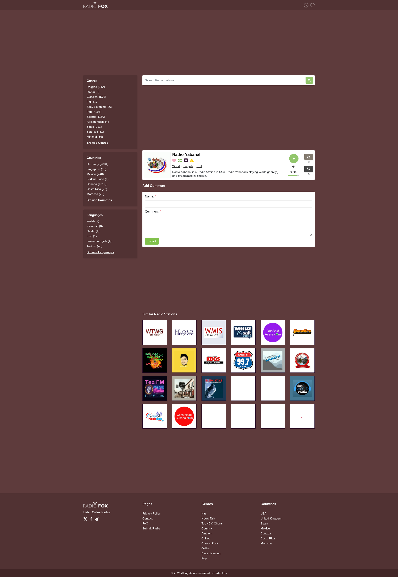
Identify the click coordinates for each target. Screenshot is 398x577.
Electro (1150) (96, 116)
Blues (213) (94, 126)
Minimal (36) (95, 136)
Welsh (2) (93, 221)
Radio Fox (220, 573)
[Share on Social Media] (186, 160)
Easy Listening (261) (100, 106)
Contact (147, 518)
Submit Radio (151, 528)
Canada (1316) (97, 184)
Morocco (266, 543)
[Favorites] (311, 5)
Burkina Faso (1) (98, 179)
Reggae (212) (96, 86)
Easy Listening (211, 553)
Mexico (265, 528)
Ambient (206, 533)
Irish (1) (92, 236)
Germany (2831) (97, 164)
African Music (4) (98, 121)
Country (206, 528)
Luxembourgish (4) (99, 241)
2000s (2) (93, 91)
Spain (264, 523)
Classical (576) (96, 96)
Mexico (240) (95, 174)
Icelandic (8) (95, 226)
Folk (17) (92, 101)
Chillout (206, 538)
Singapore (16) (96, 169)
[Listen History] (305, 5)
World (176, 166)
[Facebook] (92, 518)
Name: (150, 196)
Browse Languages (100, 252)
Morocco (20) (95, 194)
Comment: (153, 211)
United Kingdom (271, 518)
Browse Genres (97, 142)
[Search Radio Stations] (309, 80)
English (188, 166)
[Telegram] (96, 518)
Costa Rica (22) (97, 189)
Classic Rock (209, 543)
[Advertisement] (199, 43)
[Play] (293, 158)
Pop (204, 558)
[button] (293, 166)
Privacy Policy (151, 513)
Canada (266, 533)
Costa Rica (268, 538)
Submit (152, 241)
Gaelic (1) (93, 231)
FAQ (145, 523)
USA (199, 166)
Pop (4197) (94, 111)
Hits (203, 513)
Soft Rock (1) (95, 131)
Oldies (205, 548)
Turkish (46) (94, 246)
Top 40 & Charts (212, 523)
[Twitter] (86, 518)
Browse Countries (99, 200)
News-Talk (208, 518)
